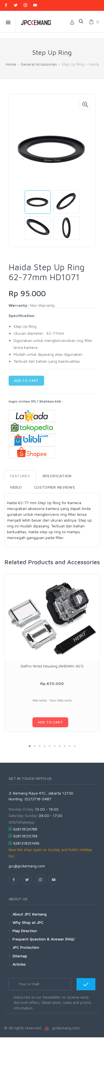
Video (16, 487)
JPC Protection (25, 947)
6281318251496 (26, 843)
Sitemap (19, 955)
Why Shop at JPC (28, 922)
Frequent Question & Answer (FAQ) (43, 939)
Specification (57, 475)
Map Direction (24, 930)
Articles (19, 964)
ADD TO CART (26, 380)
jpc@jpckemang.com (27, 865)
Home (11, 64)
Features (20, 475)
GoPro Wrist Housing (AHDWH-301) (52, 666)
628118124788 (25, 829)
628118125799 (25, 836)
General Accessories (39, 64)
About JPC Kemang (29, 914)
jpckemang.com (65, 1027)
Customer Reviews (54, 487)
